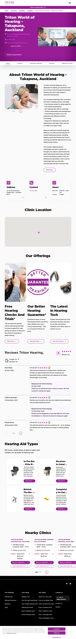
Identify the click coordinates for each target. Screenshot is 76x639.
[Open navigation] (69, 2)
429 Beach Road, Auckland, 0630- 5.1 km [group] (21, 546)
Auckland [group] (30, 10)
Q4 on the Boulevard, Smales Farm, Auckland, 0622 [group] (19, 35)
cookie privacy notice (11, 633)
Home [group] (6, 10)
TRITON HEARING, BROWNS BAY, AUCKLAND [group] (44, 540)
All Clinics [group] (14, 10)
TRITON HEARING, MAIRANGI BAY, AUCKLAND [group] (20, 540)
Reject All (56, 633)
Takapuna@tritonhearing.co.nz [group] (17, 43)
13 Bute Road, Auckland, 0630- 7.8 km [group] (45, 546)
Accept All (56, 629)
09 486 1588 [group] (11, 39)
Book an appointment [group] (36, 7)
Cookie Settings (56, 637)
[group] (14, 55)
